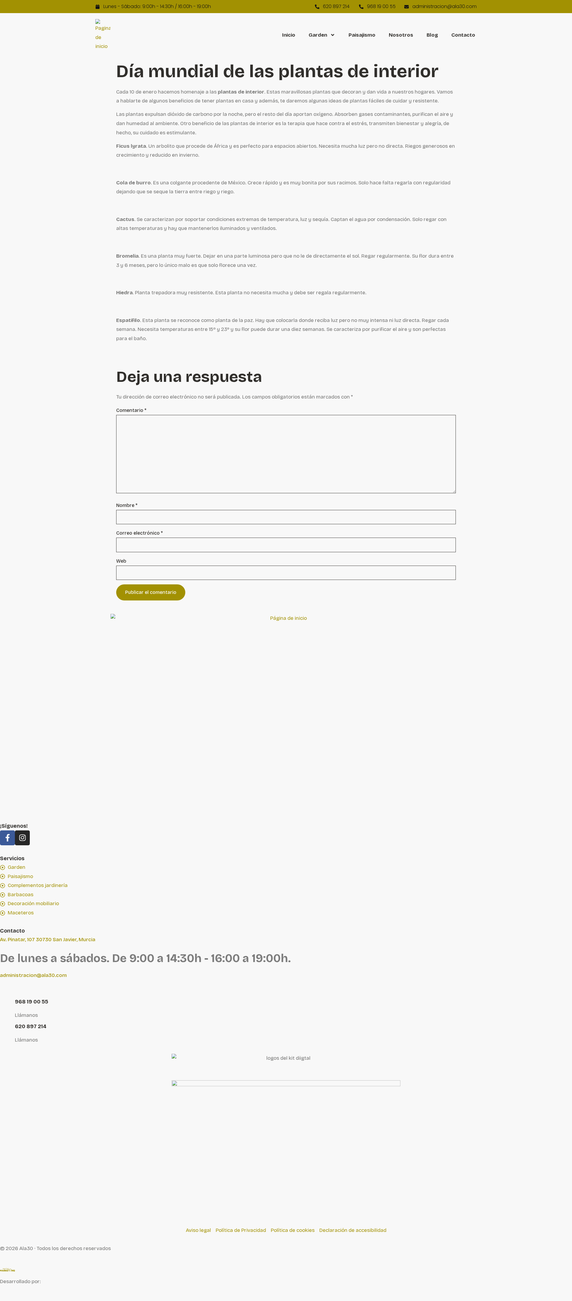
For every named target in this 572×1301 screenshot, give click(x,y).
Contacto (463, 35)
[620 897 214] (7, 1027)
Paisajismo (362, 35)
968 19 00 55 (31, 1001)
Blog (432, 35)
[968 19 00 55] (7, 1002)
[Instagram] (22, 837)
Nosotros (401, 35)
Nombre (126, 505)
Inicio (288, 35)
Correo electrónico (139, 533)
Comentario (131, 410)
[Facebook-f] (7, 837)
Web (121, 561)
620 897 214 (30, 1026)
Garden (318, 35)
